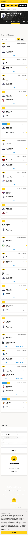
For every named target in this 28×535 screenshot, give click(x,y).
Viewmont (8, 143)
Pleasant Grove (9, 273)
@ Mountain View (10, 374)
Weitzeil (8, 434)
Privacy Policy (13, 490)
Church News (9, 1)
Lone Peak (8, 321)
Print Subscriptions (24, 1)
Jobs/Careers (6, 496)
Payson (8, 224)
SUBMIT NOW (14, 471)
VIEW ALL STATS (14, 450)
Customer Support (20, 494)
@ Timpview (9, 180)
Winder (8, 440)
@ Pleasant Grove (10, 342)
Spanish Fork (9, 386)
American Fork (9, 160)
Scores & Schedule (15, 21)
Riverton (8, 46)
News (7, 21)
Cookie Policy (21, 490)
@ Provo (8, 245)
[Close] (26, 511)
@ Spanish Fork (10, 213)
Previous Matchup (19, 330)
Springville (8, 192)
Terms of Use (6, 490)
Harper (8, 443)
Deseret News (3, 1)
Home (2, 21)
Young (7, 446)
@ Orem (8, 293)
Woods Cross (9, 111)
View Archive (22, 496)
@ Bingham (9, 67)
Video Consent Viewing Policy (7, 526)
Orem (7, 354)
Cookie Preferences (14, 492)
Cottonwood (9, 79)
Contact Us (11, 494)
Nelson (8, 437)
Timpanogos (9, 63)
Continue (14, 532)
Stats (24, 21)
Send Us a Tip (14, 496)
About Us (5, 494)
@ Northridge (9, 99)
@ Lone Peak (9, 261)
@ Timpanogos (9, 51)
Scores (14, 9)
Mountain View (9, 305)
